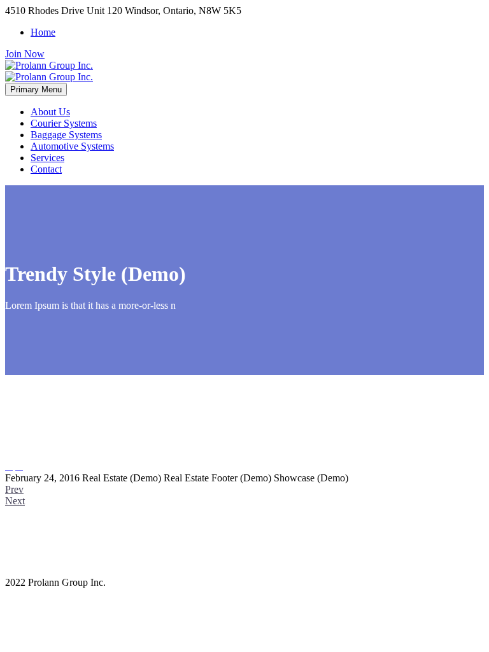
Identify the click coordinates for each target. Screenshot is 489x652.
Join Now (25, 53)
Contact (46, 169)
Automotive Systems (72, 146)
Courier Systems (64, 123)
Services (47, 157)
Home (43, 32)
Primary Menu (36, 89)
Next (15, 500)
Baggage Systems (66, 134)
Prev (14, 489)
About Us (50, 111)
